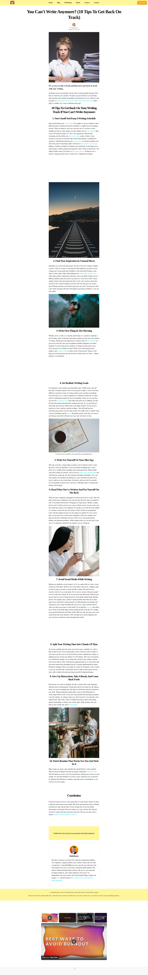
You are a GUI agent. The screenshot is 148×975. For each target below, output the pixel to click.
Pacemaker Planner (78, 151)
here (58, 878)
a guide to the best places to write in (65, 814)
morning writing (62, 351)
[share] (103, 925)
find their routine (91, 771)
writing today (77, 141)
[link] (44, 926)
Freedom (89, 607)
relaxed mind (73, 704)
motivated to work (62, 400)
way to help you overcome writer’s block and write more (74, 101)
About (78, 2)
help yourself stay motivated (88, 143)
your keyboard (91, 341)
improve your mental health (87, 472)
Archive (87, 2)
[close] (74, 968)
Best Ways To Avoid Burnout (56, 926)
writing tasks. (68, 123)
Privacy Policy (89, 892)
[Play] (85, 917)
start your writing (74, 136)
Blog (58, 2)
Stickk (69, 413)
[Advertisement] (80, 630)
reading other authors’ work (87, 273)
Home (51, 2)
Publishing (68, 2)
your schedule (91, 131)
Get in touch (142, 2)
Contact (96, 2)
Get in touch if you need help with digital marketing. (78, 833)
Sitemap (96, 892)
